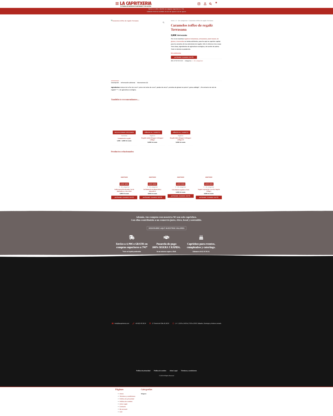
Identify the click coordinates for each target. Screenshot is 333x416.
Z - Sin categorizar (182, 20)
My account (123, 409)
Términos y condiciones (189, 370)
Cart (120, 412)
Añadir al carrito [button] (152, 132)
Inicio (172, 20)
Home (121, 394)
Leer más (124, 184)
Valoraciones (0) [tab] (142, 82)
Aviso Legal (173, 370)
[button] (210, 4)
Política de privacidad (143, 370)
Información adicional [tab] (128, 82)
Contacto (122, 406)
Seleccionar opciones (124, 132)
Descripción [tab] (115, 82)
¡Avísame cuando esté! (184, 57)
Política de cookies (160, 370)
